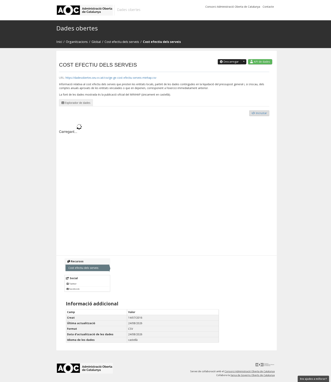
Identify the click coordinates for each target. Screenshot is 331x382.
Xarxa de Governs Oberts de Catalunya (252, 375)
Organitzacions (77, 42)
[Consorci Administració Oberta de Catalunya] (265, 366)
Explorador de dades (77, 103)
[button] (243, 61)
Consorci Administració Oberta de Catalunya (232, 6)
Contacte (268, 6)
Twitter (73, 283)
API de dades (261, 61)
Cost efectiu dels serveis (122, 42)
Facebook (74, 288)
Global (96, 42)
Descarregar (231, 61)
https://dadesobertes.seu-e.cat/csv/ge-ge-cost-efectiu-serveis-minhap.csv (111, 77)
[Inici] (85, 10)
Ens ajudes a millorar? (313, 378)
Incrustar (261, 113)
